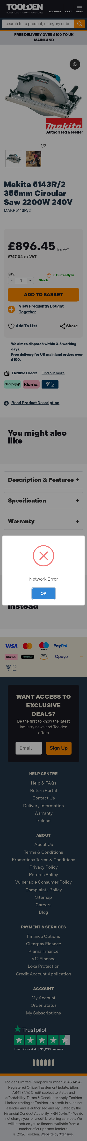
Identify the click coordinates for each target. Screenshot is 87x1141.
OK (44, 593)
